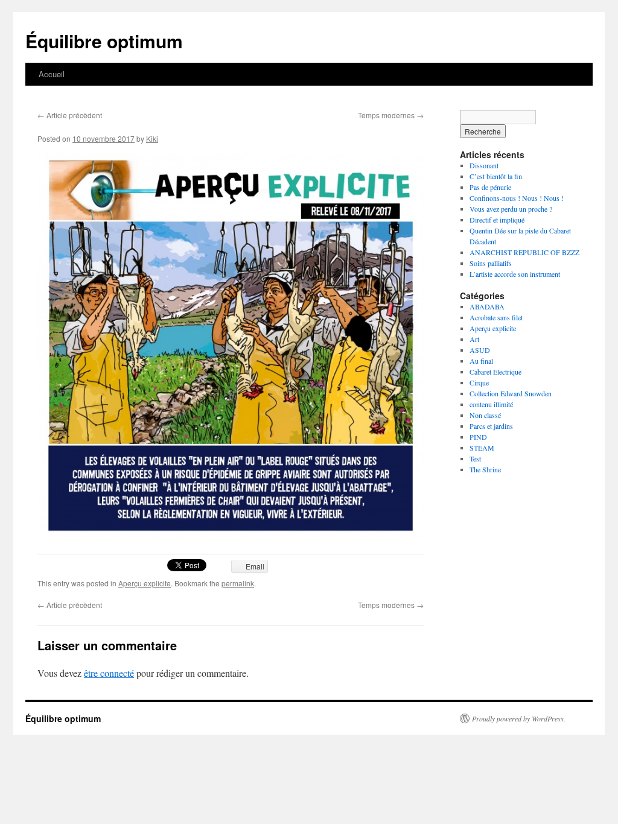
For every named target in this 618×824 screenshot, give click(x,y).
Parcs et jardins (491, 426)
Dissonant (484, 165)
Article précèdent (69, 115)
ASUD (480, 350)
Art (474, 339)
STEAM (482, 447)
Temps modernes (391, 115)
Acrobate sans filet (496, 317)
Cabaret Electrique (495, 371)
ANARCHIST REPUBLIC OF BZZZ (524, 252)
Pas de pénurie (490, 187)
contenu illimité (491, 404)
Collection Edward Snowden (511, 393)
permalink (237, 583)
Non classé (485, 415)
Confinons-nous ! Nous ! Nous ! (517, 198)
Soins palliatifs (491, 263)
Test (475, 458)
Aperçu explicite (144, 583)
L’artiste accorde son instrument (515, 274)
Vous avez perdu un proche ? (511, 209)
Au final (481, 361)
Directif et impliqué (497, 219)
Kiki (152, 138)
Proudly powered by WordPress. (518, 718)
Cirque (479, 382)
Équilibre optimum (104, 41)
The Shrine (485, 469)
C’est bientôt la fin (496, 176)
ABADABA (487, 306)
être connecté (109, 673)
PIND (478, 437)
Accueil (52, 74)
